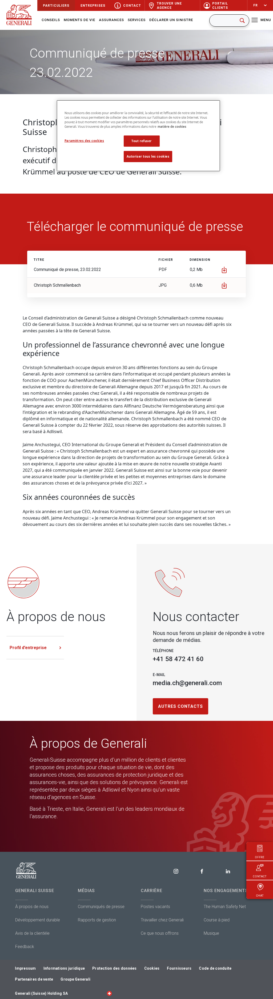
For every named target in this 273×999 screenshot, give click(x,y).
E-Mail (159, 675)
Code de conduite (215, 968)
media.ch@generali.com (187, 683)
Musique (211, 933)
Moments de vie (79, 20)
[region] (138, 135)
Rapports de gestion (97, 919)
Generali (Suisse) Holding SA (41, 993)
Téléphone (163, 651)
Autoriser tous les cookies (148, 156)
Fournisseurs (179, 968)
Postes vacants (155, 906)
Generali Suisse (34, 890)
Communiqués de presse (101, 906)
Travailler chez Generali (162, 919)
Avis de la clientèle (32, 933)
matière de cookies (172, 127)
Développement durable (37, 919)
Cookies (152, 968)
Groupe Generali (75, 979)
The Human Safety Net (225, 906)
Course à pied (217, 919)
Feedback (24, 946)
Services (137, 20)
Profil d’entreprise (28, 647)
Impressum (25, 968)
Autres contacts (180, 706)
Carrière (151, 890)
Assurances (111, 20)
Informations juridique (64, 968)
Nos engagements (226, 890)
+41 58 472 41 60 (178, 659)
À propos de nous (32, 906)
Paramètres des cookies (84, 141)
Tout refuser (141, 141)
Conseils (51, 20)
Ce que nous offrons (160, 933)
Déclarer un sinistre (171, 20)
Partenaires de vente (34, 979)
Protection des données (114, 968)
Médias (86, 890)
